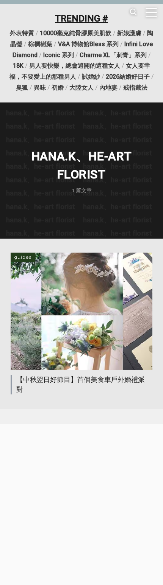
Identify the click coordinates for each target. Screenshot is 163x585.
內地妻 (108, 87)
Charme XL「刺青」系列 (113, 55)
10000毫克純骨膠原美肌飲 (75, 33)
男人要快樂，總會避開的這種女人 (74, 65)
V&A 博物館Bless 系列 (88, 44)
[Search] (133, 12)
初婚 (58, 87)
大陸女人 (81, 87)
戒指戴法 (135, 87)
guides (22, 257)
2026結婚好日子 (128, 76)
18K (18, 65)
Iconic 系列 (58, 55)
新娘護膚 (129, 33)
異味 (40, 87)
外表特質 (22, 33)
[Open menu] (151, 12)
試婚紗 (91, 76)
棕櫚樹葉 (40, 44)
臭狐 (22, 87)
